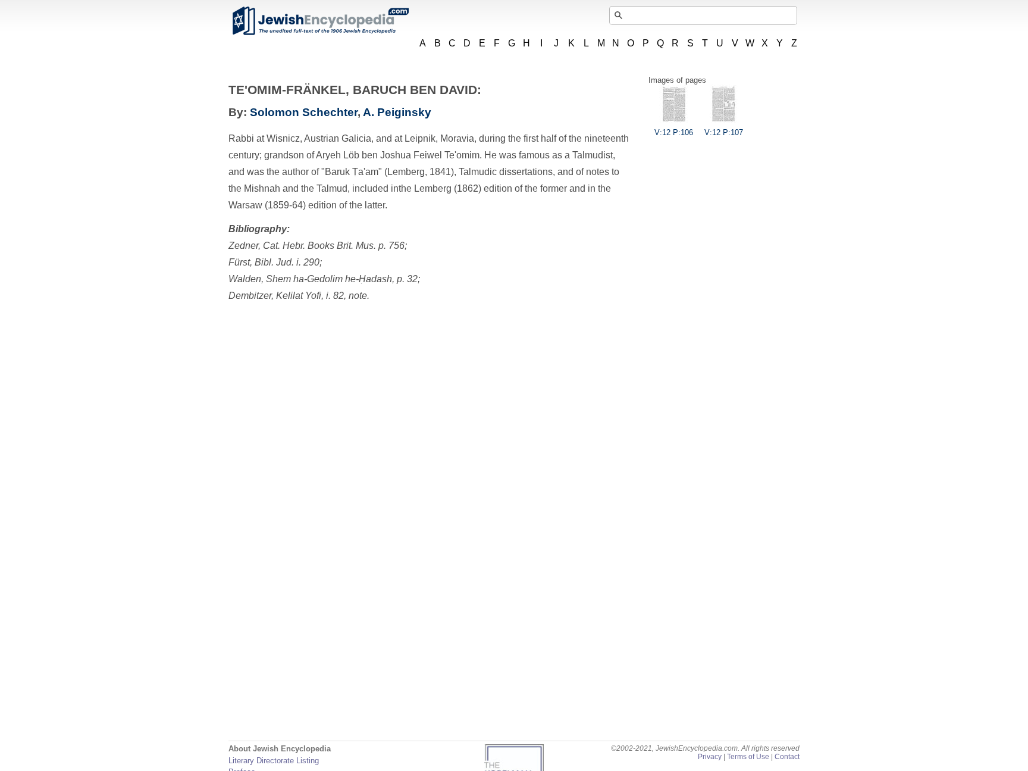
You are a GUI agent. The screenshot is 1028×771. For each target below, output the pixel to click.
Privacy (710, 757)
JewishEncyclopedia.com (320, 21)
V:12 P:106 (673, 132)
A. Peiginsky (397, 112)
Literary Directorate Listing (273, 760)
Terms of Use (748, 757)
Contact (787, 757)
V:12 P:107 (723, 132)
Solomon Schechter (304, 112)
